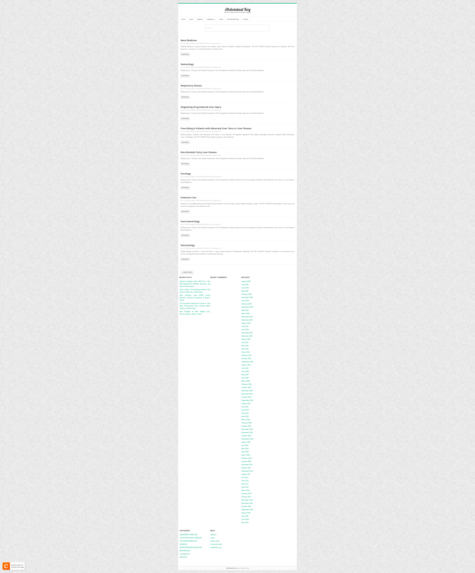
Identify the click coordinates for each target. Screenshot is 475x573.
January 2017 (246, 497)
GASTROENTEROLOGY (204, 43)
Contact (245, 19)
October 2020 (246, 358)
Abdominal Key (237, 9)
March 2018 (245, 455)
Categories (211, 19)
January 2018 (246, 461)
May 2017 (245, 484)
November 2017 (247, 465)
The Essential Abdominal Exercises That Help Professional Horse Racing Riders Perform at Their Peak (195, 305)
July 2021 (244, 342)
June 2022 (245, 330)
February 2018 (246, 458)
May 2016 (245, 522)
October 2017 (246, 468)
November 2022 (247, 320)
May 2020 (245, 375)
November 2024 (247, 297)
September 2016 (247, 510)
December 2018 (247, 429)
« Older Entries (187, 272)
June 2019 (245, 410)
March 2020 (245, 381)
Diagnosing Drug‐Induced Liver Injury (201, 107)
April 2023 (245, 310)
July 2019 (244, 407)
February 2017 (246, 493)
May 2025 (245, 291)
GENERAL (183, 544)
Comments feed (216, 544)
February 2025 (246, 294)
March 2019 (245, 420)
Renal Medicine (189, 40)
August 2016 (245, 513)
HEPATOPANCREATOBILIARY (191, 547)
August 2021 (245, 339)
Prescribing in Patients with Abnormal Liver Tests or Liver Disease (216, 128)
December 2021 (247, 333)
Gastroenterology (190, 221)
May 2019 (245, 413)
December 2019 (247, 391)
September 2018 (247, 439)
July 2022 (244, 326)
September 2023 (247, 307)
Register (200, 19)
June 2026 (245, 288)
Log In (191, 19)
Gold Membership (233, 19)
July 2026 (244, 285)
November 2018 (247, 432)
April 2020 (245, 378)
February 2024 (246, 304)
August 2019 (245, 403)
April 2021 (245, 349)
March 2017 (245, 490)
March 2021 (245, 352)
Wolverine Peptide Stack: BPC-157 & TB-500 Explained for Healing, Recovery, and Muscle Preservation (195, 283)
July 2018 (244, 445)
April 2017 (245, 487)
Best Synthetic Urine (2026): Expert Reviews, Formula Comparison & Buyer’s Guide (195, 297)
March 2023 (245, 313)
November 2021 (247, 336)
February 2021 (246, 355)
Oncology (186, 173)
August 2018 (245, 442)
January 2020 (246, 387)
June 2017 (245, 481)
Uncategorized (185, 554)
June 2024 (245, 301)
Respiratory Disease (191, 85)
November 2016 (247, 503)
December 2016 (247, 500)
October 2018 (246, 436)
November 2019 (247, 394)
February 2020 (246, 384)
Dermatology (188, 245)
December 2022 (247, 317)
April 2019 (245, 416)
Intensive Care (188, 197)
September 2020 (247, 362)
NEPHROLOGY (185, 551)
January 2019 (246, 426)
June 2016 (245, 519)
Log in (213, 538)
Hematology (187, 64)
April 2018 (245, 452)
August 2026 (245, 281)
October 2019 (246, 397)
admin (192, 43)
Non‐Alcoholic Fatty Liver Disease (199, 152)
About (221, 19)
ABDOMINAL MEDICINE (189, 535)
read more (185, 54)
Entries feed (215, 541)
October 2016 (246, 506)
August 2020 (245, 365)
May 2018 (245, 448)
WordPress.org (216, 547)
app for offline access (237, 568)
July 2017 (244, 477)
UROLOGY (184, 557)
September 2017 (247, 471)
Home (183, 19)
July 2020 (244, 368)
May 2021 (245, 346)
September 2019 (247, 400)
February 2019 (246, 423)
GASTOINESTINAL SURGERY (191, 538)
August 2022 (245, 323)
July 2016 (244, 516)
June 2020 (245, 371)
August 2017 (245, 474)
